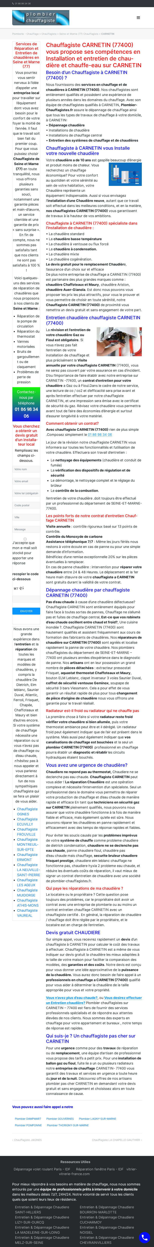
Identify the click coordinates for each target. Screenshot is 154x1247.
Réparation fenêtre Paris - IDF (100, 1169)
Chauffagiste (49, 33)
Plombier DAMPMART (28, 1118)
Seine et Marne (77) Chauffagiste (78, 33)
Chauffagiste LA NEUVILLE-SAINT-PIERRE (28, 870)
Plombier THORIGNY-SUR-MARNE (68, 1125)
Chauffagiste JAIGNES (28, 1139)
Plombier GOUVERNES (60, 1118)
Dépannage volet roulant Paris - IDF (42, 1169)
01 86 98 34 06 (23, 3)
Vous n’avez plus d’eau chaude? (71, 998)
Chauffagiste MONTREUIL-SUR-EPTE (27, 844)
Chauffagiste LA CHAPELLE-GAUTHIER (116, 1139)
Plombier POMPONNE (28, 1125)
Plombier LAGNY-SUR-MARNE (97, 1118)
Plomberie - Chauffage (25, 33)
